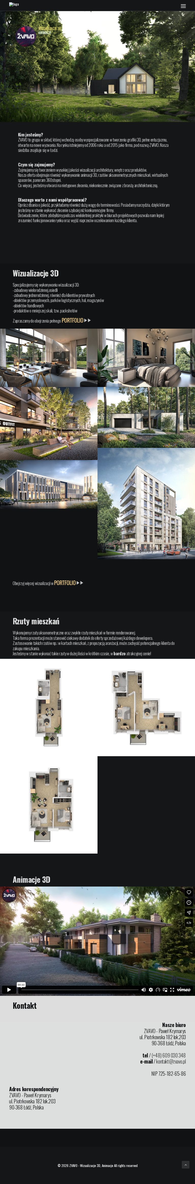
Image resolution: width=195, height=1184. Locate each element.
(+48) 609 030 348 (169, 1055)
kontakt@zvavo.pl (171, 1061)
